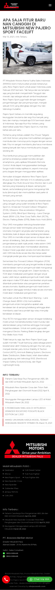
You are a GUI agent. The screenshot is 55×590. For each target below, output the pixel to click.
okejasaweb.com (37, 586)
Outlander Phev (11, 488)
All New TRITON (11, 492)
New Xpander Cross (13, 481)
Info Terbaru (21, 37)
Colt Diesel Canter (33, 470)
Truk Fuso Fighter (32, 474)
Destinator (9, 470)
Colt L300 (9, 495)
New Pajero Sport (12, 477)
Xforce (8, 474)
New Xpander (11, 485)
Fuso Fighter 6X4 (32, 477)
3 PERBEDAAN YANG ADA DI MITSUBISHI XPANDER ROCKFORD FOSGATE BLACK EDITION (25, 411)
